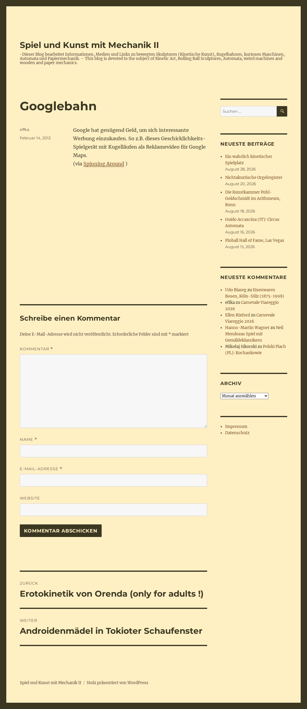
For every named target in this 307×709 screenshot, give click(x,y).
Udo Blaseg (235, 289)
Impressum (236, 426)
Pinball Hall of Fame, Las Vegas (254, 240)
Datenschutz (237, 432)
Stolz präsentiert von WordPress (117, 682)
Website (30, 498)
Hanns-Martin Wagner (247, 327)
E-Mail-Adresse (41, 468)
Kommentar (36, 349)
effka (24, 129)
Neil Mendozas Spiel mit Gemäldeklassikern (254, 334)
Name (28, 439)
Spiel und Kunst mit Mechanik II (89, 45)
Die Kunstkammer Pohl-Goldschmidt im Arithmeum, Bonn (252, 198)
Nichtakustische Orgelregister (253, 177)
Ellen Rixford (237, 315)
